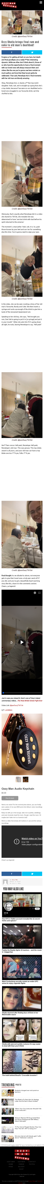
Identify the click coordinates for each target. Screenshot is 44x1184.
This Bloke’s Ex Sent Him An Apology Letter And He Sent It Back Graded (27, 1100)
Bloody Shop (21, 1168)
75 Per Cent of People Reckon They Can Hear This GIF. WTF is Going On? (28, 1127)
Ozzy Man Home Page (11, 1164)
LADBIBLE (8, 710)
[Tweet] (32, 52)
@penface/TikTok (16, 705)
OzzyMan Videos (21, 1163)
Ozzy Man (15, 879)
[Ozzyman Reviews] (22, 1160)
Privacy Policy (31, 1181)
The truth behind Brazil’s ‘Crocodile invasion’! (19, 1075)
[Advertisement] (22, 119)
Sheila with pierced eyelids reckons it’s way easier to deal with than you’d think (21, 1045)
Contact (32, 1161)
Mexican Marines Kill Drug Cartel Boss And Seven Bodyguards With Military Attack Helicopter (27, 1119)
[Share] (12, 52)
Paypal (32, 1164)
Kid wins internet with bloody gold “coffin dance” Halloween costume (28, 1137)
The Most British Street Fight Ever (29, 701)
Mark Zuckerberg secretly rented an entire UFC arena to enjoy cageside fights (20, 982)
